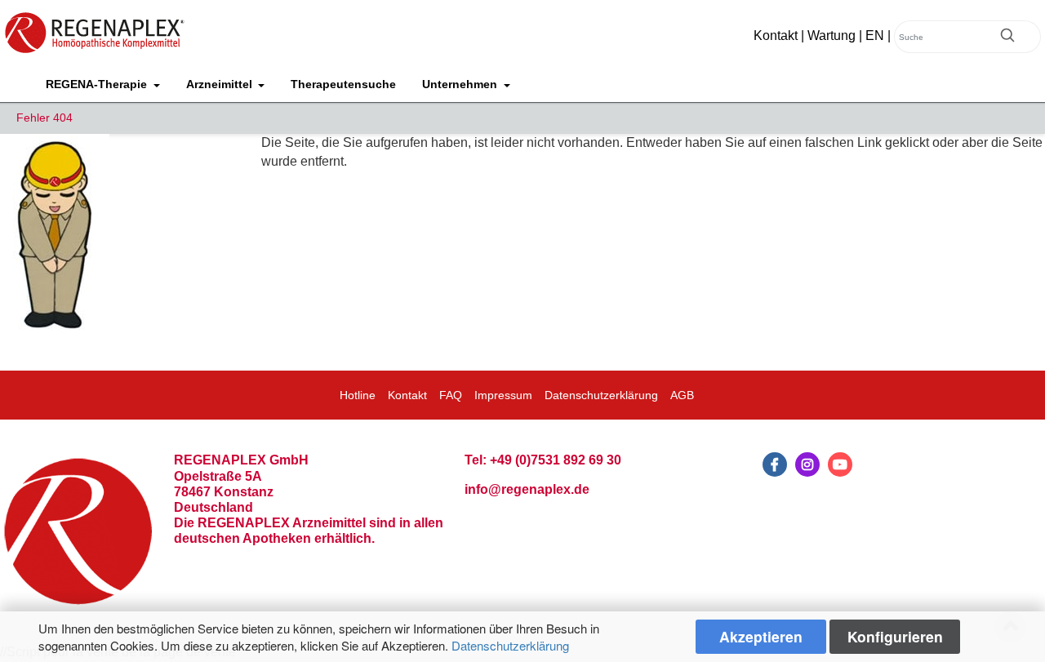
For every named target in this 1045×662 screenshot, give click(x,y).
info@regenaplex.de (527, 489)
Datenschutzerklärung (510, 645)
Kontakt (776, 35)
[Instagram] (807, 464)
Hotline (358, 395)
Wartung (831, 35)
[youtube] (840, 464)
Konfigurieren (895, 636)
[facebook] (775, 464)
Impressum (503, 395)
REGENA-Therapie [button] (98, 84)
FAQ (450, 395)
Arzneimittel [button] (221, 84)
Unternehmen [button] (461, 84)
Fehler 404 (44, 117)
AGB (682, 395)
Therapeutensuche (343, 84)
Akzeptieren (761, 636)
